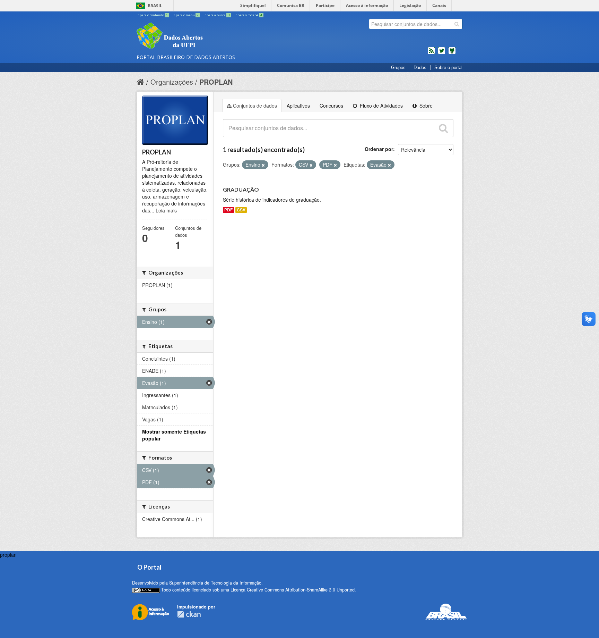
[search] (456, 23)
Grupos (398, 67)
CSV (241, 210)
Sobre (425, 105)
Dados (420, 67)
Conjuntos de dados (255, 105)
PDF (228, 210)
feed (431, 53)
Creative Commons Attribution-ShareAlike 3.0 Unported (301, 590)
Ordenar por (379, 148)
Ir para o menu (186, 15)
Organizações (171, 82)
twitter (441, 53)
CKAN (189, 614)
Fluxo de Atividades (380, 105)
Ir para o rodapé (248, 15)
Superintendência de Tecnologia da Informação (215, 583)
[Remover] (263, 165)
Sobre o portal (448, 67)
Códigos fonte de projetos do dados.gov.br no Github (452, 53)
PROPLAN (216, 82)
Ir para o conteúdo (152, 15)
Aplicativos (298, 105)
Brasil (155, 6)
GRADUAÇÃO (241, 189)
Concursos (331, 105)
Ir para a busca (216, 15)
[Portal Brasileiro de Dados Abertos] (211, 36)
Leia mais (166, 210)
